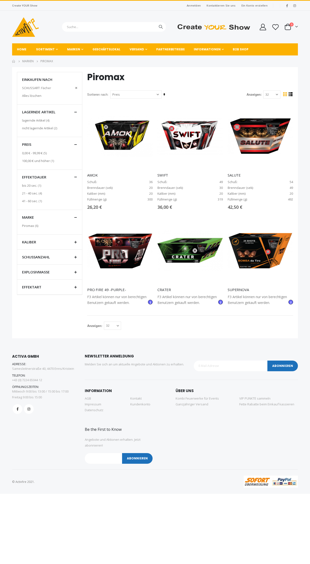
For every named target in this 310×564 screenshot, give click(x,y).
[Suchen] (160, 27)
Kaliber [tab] (29, 242)
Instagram (29, 409)
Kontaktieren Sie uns (221, 5)
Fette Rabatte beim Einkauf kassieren (266, 404)
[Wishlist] (275, 27)
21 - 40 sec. (32, 193)
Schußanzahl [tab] (36, 257)
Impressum (93, 404)
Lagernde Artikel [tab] (38, 111)
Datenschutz (94, 410)
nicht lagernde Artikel (40, 128)
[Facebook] (287, 5)
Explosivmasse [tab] (36, 272)
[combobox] (114, 27)
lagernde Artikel (36, 120)
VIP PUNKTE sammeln (255, 398)
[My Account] (262, 27)
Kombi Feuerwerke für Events (197, 398)
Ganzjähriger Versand (192, 404)
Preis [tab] (26, 144)
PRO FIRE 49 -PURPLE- (106, 289)
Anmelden (194, 5)
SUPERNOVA (238, 289)
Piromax (30, 225)
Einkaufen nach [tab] (37, 79)
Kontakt (136, 398)
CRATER (164, 289)
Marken (28, 61)
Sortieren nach (97, 94)
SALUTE (234, 175)
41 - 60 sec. (32, 201)
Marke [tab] (28, 217)
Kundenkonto (140, 404)
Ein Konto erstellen (254, 5)
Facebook (17, 409)
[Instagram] (294, 5)
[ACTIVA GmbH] (25, 27)
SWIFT (162, 175)
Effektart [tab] (31, 287)
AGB (88, 398)
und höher (38, 160)
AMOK (92, 175)
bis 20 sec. (32, 185)
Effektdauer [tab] (34, 177)
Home (14, 61)
